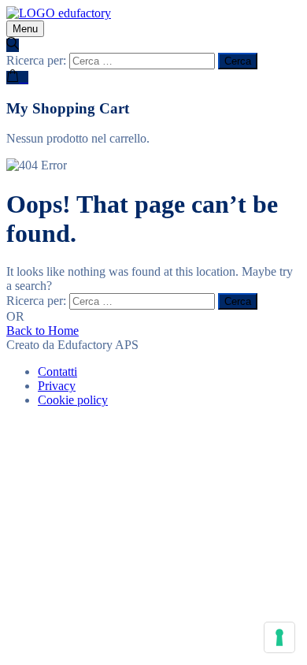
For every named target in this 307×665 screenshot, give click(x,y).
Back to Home (42, 330)
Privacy (57, 385)
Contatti (57, 371)
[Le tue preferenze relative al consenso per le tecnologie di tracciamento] (279, 637)
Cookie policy (73, 400)
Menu (25, 29)
